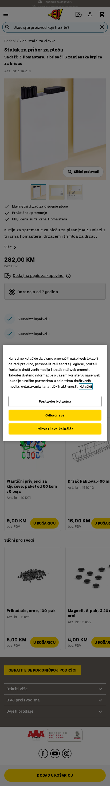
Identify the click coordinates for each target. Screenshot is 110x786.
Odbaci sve (55, 415)
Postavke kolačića (55, 401)
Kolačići (86, 386)
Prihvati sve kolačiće (55, 429)
